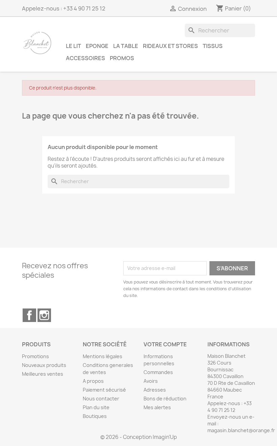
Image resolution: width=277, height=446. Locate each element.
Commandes (158, 372)
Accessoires (85, 57)
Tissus (213, 45)
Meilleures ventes (42, 374)
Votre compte (165, 344)
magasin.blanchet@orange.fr (241, 430)
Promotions (35, 356)
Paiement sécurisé (104, 390)
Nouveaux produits (44, 365)
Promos (122, 57)
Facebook (29, 315)
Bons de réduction (165, 398)
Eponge (97, 45)
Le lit (73, 45)
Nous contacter (101, 398)
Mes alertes (157, 407)
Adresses (155, 390)
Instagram (44, 315)
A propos (93, 381)
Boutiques (95, 416)
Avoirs (151, 381)
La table (125, 45)
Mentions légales (102, 356)
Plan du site (96, 407)
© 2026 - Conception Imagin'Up (138, 437)
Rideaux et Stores (170, 45)
